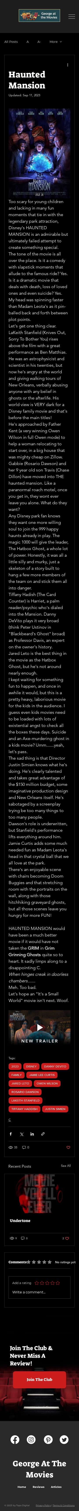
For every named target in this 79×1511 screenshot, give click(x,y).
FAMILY (16, 1075)
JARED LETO (20, 1083)
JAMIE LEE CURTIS (42, 1075)
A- (39, 42)
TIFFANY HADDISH (24, 1109)
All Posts (11, 42)
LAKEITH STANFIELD (25, 1100)
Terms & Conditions (64, 1505)
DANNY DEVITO (55, 1066)
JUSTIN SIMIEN (55, 1109)
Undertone (20, 1220)
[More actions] (67, 64)
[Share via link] (43, 1134)
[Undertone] (39, 1193)
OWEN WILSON (47, 1083)
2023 (15, 1066)
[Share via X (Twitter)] (21, 1134)
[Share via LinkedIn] (32, 1134)
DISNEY (31, 1066)
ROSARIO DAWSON (25, 1092)
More (53, 42)
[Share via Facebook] (11, 1134)
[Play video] (39, 1027)
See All (66, 1166)
